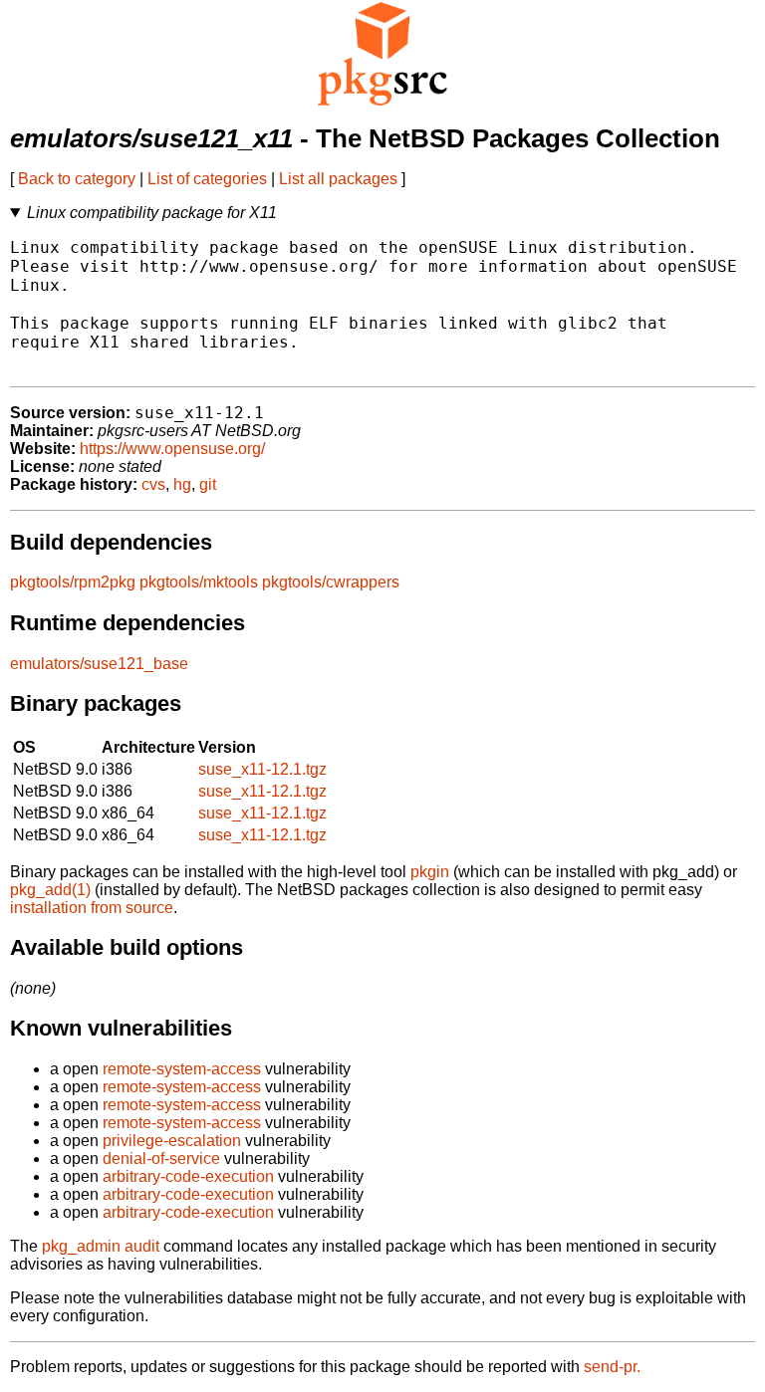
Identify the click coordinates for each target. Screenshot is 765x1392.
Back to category (76, 178)
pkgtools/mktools (198, 582)
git (207, 484)
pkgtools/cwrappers (330, 582)
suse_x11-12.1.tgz (262, 769)
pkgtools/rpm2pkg (72, 582)
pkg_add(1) (50, 889)
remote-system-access (182, 1068)
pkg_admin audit (100, 1246)
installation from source (91, 907)
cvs (153, 484)
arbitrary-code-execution (188, 1176)
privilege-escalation (172, 1140)
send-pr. (612, 1366)
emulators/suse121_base (99, 663)
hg (182, 484)
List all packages (338, 178)
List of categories (207, 178)
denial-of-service (161, 1158)
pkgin (429, 871)
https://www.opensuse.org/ (172, 448)
